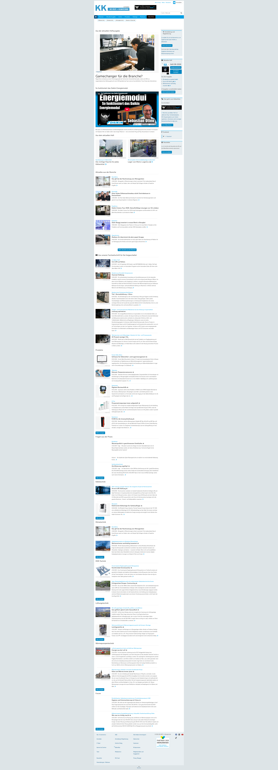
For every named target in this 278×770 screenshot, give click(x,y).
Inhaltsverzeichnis (176, 67)
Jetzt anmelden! (166, 152)
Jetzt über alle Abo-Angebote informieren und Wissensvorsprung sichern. (170, 51)
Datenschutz (136, 739)
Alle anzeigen (99, 477)
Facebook (169, 136)
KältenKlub (151, 16)
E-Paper (98, 743)
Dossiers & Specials (130, 20)
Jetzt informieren (167, 45)
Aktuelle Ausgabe (111, 16)
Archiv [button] (120, 16)
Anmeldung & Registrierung (121, 739)
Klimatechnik (110, 20)
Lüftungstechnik (119, 20)
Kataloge (135, 16)
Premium (142, 16)
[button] (120, 17)
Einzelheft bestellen (176, 71)
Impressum (135, 743)
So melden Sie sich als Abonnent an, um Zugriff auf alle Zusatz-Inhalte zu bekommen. (171, 39)
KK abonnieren (136, 747)
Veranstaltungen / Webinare (103, 762)
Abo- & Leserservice (101, 734)
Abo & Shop (158, 2)
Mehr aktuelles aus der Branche (127, 249)
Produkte (127, 16)
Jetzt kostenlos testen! (168, 92)
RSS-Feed (117, 758)
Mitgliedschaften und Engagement (138, 753)
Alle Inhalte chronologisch (139, 734)
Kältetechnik (101, 20)
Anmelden (99, 739)
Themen (101, 16)
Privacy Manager (137, 758)
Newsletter (168, 2)
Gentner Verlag (118, 743)
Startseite (96, 17)
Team (98, 751)
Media (163, 2)
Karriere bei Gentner (101, 747)
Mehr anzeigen (100, 432)
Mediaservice (118, 751)
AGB (116, 734)
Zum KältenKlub (166, 125)
